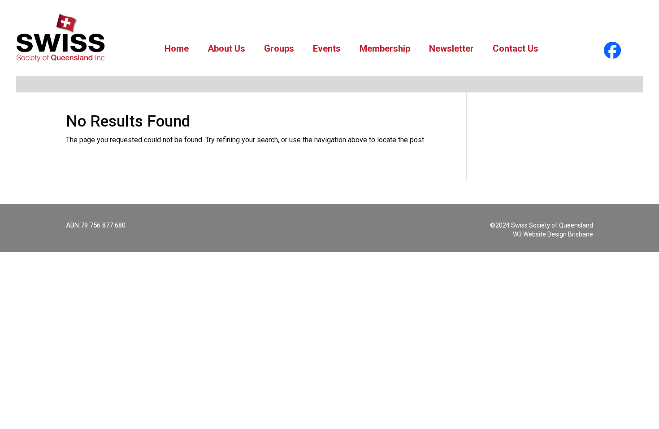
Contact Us (515, 48)
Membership (385, 48)
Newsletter (451, 48)
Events (327, 48)
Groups (279, 48)
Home (177, 48)
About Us (226, 48)
